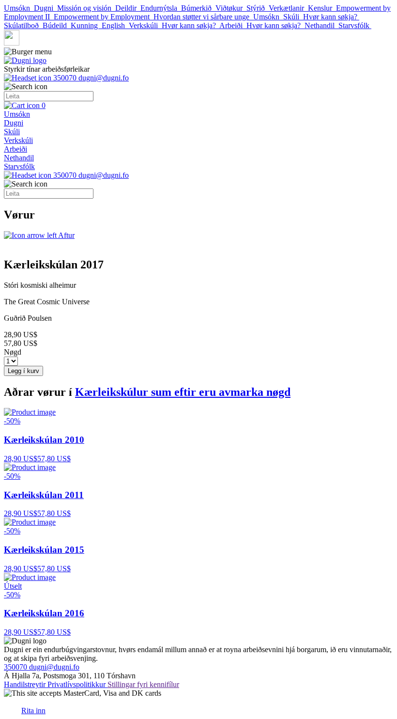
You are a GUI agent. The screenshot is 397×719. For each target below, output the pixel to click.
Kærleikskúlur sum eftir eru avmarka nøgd (182, 392)
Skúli (293, 17)
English (115, 25)
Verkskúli (145, 25)
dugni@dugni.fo (103, 78)
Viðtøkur (230, 8)
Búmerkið (198, 8)
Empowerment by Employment (103, 17)
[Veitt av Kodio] (11, 706)
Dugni (45, 8)
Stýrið (257, 8)
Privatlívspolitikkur (77, 684)
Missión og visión (86, 8)
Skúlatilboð (23, 25)
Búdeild (57, 25)
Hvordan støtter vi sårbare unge (203, 17)
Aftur (66, 235)
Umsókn (19, 8)
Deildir (127, 8)
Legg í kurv (23, 371)
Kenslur (322, 8)
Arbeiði (232, 25)
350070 (64, 78)
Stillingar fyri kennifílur (143, 684)
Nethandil (321, 25)
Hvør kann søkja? (331, 17)
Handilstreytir (25, 684)
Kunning (86, 25)
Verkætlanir (288, 8)
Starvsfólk (354, 25)
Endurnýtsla (160, 8)
